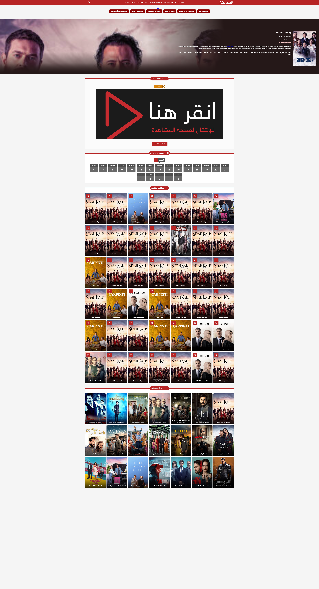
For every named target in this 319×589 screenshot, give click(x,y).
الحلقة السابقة (160, 144)
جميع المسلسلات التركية (170, 2)
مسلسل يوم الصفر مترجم (285, 42)
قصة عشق (181, 2)
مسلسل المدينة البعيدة (156, 2)
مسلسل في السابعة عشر (154, 11)
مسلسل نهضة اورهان (142, 2)
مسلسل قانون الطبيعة (137, 11)
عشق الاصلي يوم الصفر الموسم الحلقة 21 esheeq (274, 52)
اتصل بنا (127, 2)
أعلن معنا (133, 2)
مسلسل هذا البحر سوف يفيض (186, 11)
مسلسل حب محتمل (170, 11)
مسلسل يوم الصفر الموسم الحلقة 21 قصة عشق (200, 52)
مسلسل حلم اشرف (203, 11)
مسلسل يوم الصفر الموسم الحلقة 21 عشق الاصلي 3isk (228, 52)
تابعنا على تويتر (159, 8)
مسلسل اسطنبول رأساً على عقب (119, 11)
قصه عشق (246, 52)
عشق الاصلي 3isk (255, 52)
